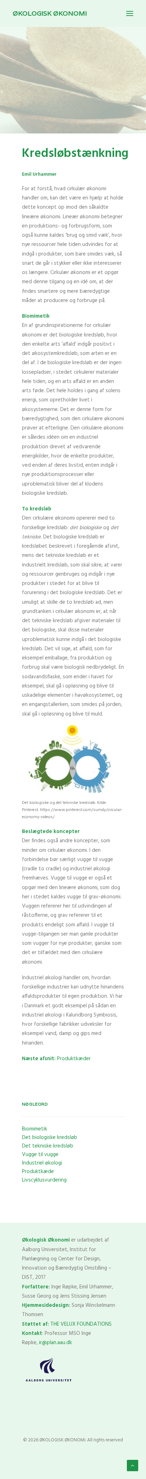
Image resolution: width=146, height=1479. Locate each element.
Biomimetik (34, 1129)
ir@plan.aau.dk (55, 1342)
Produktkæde (38, 1171)
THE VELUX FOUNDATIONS (81, 1324)
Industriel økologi (42, 1163)
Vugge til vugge (40, 1154)
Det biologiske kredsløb (49, 1137)
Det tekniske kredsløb (47, 1146)
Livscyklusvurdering (44, 1180)
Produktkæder (56, 1059)
